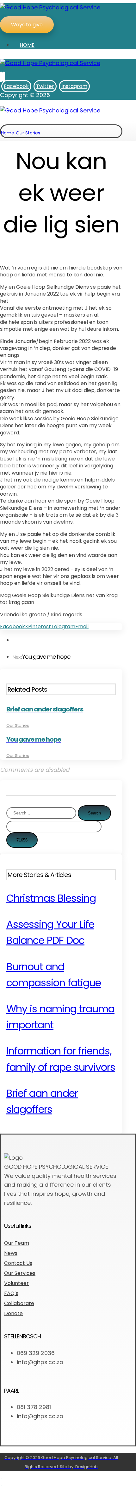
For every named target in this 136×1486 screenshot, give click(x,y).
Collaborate (19, 1303)
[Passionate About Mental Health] (50, 7)
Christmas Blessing (51, 898)
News (10, 1253)
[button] (1, 77)
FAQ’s (11, 1293)
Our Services (19, 1273)
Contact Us (18, 1263)
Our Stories (17, 725)
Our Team (16, 1243)
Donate (13, 1313)
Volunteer (16, 1283)
